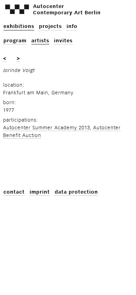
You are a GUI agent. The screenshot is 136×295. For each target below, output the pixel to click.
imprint (40, 192)
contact (14, 192)
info (72, 26)
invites (63, 41)
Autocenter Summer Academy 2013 (46, 128)
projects (50, 26)
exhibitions (18, 26)
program (15, 41)
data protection (76, 192)
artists (40, 41)
